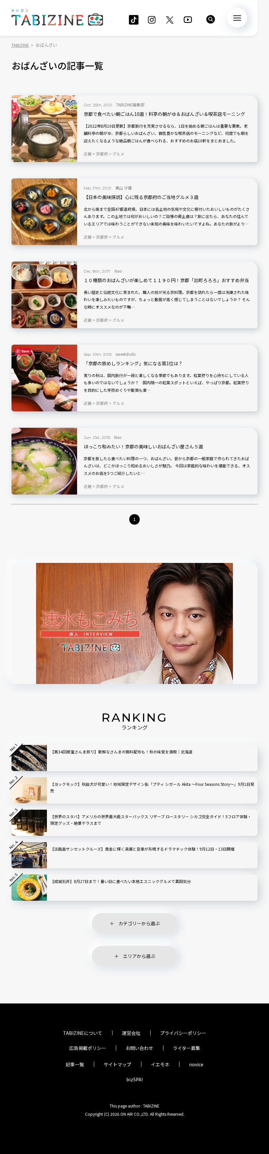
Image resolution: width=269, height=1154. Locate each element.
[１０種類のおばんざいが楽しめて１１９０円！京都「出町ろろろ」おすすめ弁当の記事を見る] (44, 294)
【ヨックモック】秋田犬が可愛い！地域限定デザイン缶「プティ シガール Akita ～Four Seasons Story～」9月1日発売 (152, 787)
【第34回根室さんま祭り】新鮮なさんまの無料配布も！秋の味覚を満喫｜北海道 (121, 751)
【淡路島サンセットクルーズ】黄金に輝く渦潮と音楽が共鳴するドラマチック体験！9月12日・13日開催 (142, 849)
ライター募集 (186, 1048)
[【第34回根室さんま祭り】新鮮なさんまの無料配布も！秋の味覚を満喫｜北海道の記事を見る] (29, 758)
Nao (118, 271)
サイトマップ (117, 1064)
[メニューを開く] (237, 17)
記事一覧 (75, 1064)
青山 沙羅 (123, 187)
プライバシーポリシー (183, 1033)
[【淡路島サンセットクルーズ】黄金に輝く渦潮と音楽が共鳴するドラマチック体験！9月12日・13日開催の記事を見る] (29, 855)
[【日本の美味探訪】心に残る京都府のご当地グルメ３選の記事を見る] (44, 211)
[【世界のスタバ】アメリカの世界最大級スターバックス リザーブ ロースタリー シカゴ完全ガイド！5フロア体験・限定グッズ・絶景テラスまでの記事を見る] (29, 823)
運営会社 (131, 1033)
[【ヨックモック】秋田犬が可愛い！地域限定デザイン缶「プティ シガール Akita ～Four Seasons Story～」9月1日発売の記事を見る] (29, 790)
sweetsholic (125, 354)
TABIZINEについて (82, 1033)
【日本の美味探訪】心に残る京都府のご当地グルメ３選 (141, 197)
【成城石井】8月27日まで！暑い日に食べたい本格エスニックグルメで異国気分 (120, 881)
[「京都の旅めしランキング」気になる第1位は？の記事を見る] (44, 378)
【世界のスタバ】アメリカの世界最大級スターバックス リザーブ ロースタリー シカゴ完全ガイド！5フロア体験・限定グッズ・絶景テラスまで (150, 820)
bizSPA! (134, 1079)
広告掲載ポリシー (87, 1048)
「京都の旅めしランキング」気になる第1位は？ (133, 363)
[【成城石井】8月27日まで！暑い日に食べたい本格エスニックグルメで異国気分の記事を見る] (29, 888)
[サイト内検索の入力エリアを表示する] (210, 19)
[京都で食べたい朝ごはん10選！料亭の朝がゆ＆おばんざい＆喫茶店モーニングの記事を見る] (44, 128)
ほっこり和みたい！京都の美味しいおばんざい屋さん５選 (143, 446)
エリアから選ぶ (139, 956)
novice (196, 1064)
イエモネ (160, 1064)
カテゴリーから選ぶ (139, 923)
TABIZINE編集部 (130, 104)
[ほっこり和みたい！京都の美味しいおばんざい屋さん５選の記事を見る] (44, 461)
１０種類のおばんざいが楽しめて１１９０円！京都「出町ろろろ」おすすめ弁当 (166, 280)
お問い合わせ (139, 1048)
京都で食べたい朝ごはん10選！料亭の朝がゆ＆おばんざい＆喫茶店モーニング (164, 114)
